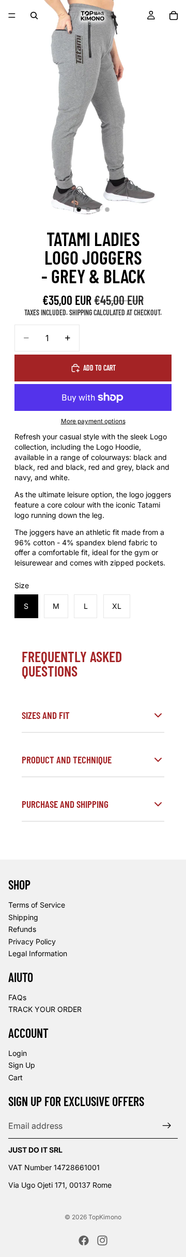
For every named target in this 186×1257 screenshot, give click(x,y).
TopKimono (104, 1217)
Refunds (22, 929)
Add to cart (99, 367)
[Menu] (12, 15)
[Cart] (173, 15)
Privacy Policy (32, 941)
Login (17, 1053)
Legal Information (37, 953)
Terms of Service (36, 904)
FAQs (17, 997)
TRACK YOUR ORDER (45, 1009)
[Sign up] (167, 1126)
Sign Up (21, 1065)
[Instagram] (102, 1240)
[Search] (34, 15)
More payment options (93, 421)
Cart (15, 1077)
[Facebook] (84, 1240)
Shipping (23, 916)
